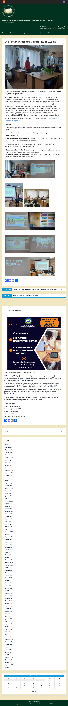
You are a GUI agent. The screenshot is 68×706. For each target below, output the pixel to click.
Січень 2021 (8, 616)
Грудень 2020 (8, 619)
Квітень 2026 (8, 455)
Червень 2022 (9, 572)
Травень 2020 (8, 629)
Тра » (35, 691)
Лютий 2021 (8, 613)
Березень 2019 (9, 647)
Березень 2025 (9, 488)
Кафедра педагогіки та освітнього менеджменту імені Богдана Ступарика (27, 20)
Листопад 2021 (9, 590)
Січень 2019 (8, 649)
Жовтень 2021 (9, 593)
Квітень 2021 (8, 608)
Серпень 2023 (9, 537)
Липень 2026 (8, 447)
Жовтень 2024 (9, 501)
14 (41, 683)
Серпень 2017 (9, 665)
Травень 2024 (8, 514)
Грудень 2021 (8, 588)
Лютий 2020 (8, 631)
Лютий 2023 (8, 552)
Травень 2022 (8, 575)
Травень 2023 (8, 544)
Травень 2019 (8, 642)
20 (33, 685)
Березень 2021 (9, 611)
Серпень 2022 (9, 567)
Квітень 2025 (8, 485)
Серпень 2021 (9, 598)
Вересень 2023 (9, 534)
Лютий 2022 (8, 583)
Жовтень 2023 (9, 531)
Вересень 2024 (9, 503)
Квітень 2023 (8, 547)
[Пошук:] (31, 431)
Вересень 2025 (9, 473)
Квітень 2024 (8, 516)
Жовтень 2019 (9, 639)
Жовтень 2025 (9, 470)
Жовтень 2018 (9, 657)
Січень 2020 (8, 634)
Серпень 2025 (9, 475)
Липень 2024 (8, 508)
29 (50, 687)
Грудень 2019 (8, 636)
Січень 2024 (8, 524)
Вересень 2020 (9, 624)
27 (33, 687)
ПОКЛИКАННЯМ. (27, 380)
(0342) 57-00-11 (44, 27)
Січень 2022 (8, 585)
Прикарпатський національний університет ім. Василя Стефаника (32, 704)
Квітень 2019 (8, 644)
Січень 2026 (8, 462)
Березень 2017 (9, 667)
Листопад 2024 (9, 498)
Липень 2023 (8, 539)
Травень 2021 (8, 606)
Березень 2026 (9, 457)
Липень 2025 (8, 478)
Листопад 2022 (9, 560)
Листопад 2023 (9, 529)
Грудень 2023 (8, 526)
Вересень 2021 (9, 595)
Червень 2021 (9, 603)
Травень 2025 (8, 483)
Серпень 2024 (9, 506)
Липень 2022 (8, 570)
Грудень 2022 (8, 557)
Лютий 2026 (8, 460)
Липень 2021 (8, 601)
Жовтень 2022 (9, 562)
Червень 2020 (9, 626)
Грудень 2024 (8, 496)
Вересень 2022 (9, 565)
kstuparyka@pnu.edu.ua (45, 28)
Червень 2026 (9, 450)
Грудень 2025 (8, 465)
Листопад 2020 (9, 621)
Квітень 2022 (8, 578)
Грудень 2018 (8, 652)
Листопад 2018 (9, 654)
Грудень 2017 (8, 662)
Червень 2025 (9, 480)
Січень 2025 (8, 493)
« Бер (32, 691)
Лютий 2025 (8, 491)
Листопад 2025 (9, 467)
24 (8, 687)
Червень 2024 (9, 511)
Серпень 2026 (9, 444)
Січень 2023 (8, 555)
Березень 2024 (9, 519)
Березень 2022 (9, 580)
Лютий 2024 (8, 521)
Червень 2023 (9, 542)
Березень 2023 (9, 549)
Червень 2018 (9, 659)
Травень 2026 (8, 452)
